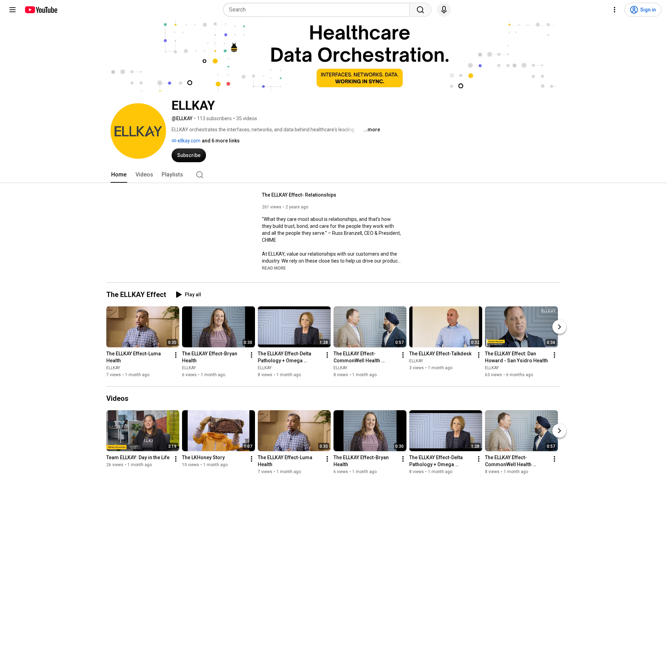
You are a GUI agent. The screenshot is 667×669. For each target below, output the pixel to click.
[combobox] (318, 10)
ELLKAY (113, 367)
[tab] (118, 174)
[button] (274, 267)
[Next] (559, 327)
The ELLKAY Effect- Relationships (299, 195)
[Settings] (614, 10)
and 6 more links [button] (221, 140)
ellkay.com (188, 140)
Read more (274, 268)
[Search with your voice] (444, 10)
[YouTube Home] (40, 9)
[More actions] (176, 355)
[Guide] (12, 10)
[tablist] (333, 174)
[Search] (420, 10)
